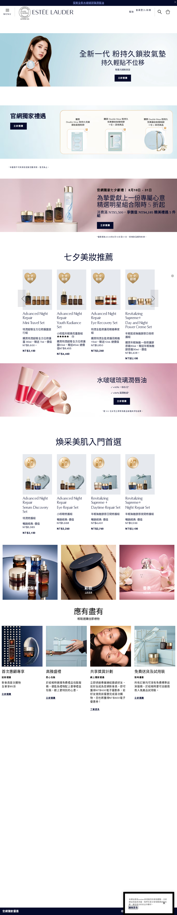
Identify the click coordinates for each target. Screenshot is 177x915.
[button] (22, 298)
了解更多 (95, 709)
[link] (37, 289)
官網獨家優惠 (10, 911)
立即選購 (123, 78)
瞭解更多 (133, 907)
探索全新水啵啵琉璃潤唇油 (88, 3)
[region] (148, 903)
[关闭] (164, 903)
